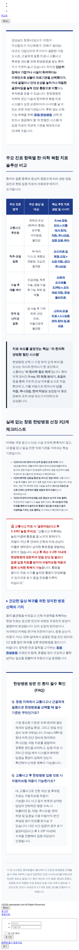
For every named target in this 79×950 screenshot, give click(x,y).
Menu (6, 21)
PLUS (4, 15)
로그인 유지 (14, 933)
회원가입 (5, 914)
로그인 (4, 911)
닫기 (5, 946)
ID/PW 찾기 (7, 942)
